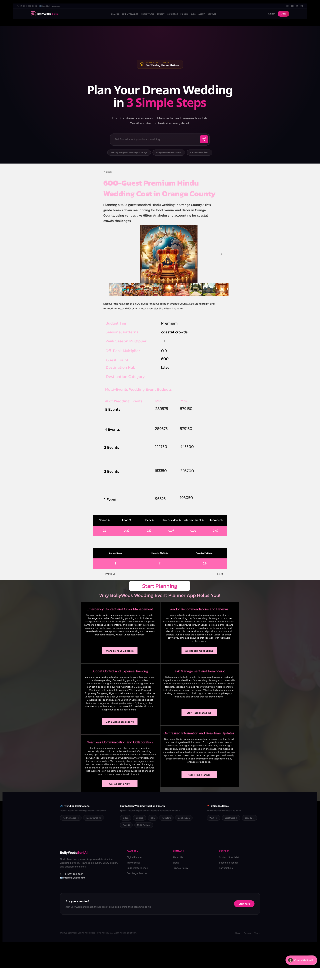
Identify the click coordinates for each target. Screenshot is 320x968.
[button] (115, 172)
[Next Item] (221, 254)
